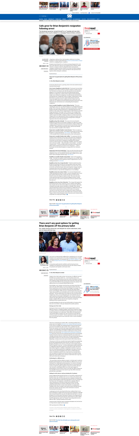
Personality (51, 19)
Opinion (64, 19)
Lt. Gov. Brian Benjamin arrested (56, 81)
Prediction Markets (91, 19)
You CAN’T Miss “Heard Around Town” (52, 20)
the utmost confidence (74, 259)
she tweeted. (67, 132)
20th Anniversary (76, 19)
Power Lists (58, 19)
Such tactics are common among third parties (71, 324)
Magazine (84, 19)
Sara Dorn (45, 59)
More (98, 19)
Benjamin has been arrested (60, 260)
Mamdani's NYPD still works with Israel (70, 20)
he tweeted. (61, 160)
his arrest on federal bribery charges (74, 60)
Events (70, 19)
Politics (41, 19)
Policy (45, 19)
